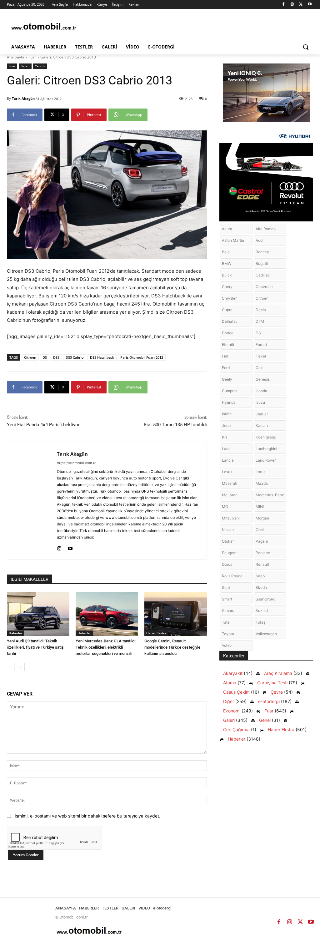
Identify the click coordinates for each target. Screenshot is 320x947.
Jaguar (262, 414)
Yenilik (40, 66)
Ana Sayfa (15, 57)
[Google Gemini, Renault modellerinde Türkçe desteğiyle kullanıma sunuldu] (175, 614)
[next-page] (21, 667)
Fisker (261, 356)
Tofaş (260, 622)
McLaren (230, 495)
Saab (260, 576)
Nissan (228, 529)
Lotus (260, 471)
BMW (226, 263)
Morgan (262, 518)
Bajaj (226, 252)
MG (225, 506)
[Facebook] (283, 4)
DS (44, 357)
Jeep (226, 425)
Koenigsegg (266, 437)
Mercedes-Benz (270, 495)
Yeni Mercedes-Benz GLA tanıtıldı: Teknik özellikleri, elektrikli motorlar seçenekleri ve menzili (106, 647)
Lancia (228, 460)
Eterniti (228, 344)
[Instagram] (292, 4)
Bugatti (262, 263)
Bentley (262, 252)
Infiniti (227, 414)
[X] (300, 4)
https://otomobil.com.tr (76, 463)
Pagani (262, 541)
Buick (227, 275)
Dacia (261, 309)
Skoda (261, 587)
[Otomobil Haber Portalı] (43, 27)
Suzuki (262, 610)
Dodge (227, 333)
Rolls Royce (232, 576)
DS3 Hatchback (102, 357)
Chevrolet (264, 286)
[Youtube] (309, 4)
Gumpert (229, 390)
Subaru (228, 610)
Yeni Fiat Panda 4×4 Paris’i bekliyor (43, 425)
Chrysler (229, 298)
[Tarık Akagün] (32, 500)
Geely (227, 379)
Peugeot (229, 552)
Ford (226, 367)
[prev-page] (11, 667)
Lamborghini (266, 448)
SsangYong (265, 599)
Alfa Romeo (266, 228)
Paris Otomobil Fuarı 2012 (141, 357)
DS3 (56, 357)
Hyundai (229, 402)
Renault (262, 564)
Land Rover (266, 460)
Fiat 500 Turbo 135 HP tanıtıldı (175, 425)
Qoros (227, 564)
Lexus (227, 471)
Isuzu (260, 402)
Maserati (229, 483)
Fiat (225, 356)
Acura (227, 228)
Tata (226, 622)
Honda (261, 390)
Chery (227, 286)
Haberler (15, 633)
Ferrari (261, 344)
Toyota (228, 633)
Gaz (259, 367)
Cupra (227, 309)
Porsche (263, 552)
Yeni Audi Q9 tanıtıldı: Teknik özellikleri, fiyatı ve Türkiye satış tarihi (35, 647)
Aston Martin (233, 240)
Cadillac (263, 275)
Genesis (263, 379)
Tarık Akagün (23, 98)
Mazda (262, 483)
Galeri (25, 66)
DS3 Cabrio (75, 357)
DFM (260, 321)
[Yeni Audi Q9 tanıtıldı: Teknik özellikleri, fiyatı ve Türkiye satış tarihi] (38, 614)
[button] (305, 46)
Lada (226, 448)
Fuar (32, 57)
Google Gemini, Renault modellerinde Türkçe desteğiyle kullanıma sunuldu (172, 647)
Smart (227, 599)
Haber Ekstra (156, 633)
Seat (226, 587)
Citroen (30, 357)
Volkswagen (266, 633)
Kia (225, 437)
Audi (259, 240)
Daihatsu (230, 321)
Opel (260, 529)
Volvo (227, 645)
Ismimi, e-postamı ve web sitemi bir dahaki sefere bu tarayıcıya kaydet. (87, 815)
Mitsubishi (231, 518)
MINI (260, 506)
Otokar (228, 541)
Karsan (262, 425)
